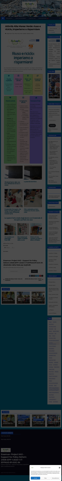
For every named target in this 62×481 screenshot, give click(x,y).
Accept (35, 478)
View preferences (55, 478)
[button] (59, 467)
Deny (45, 478)
